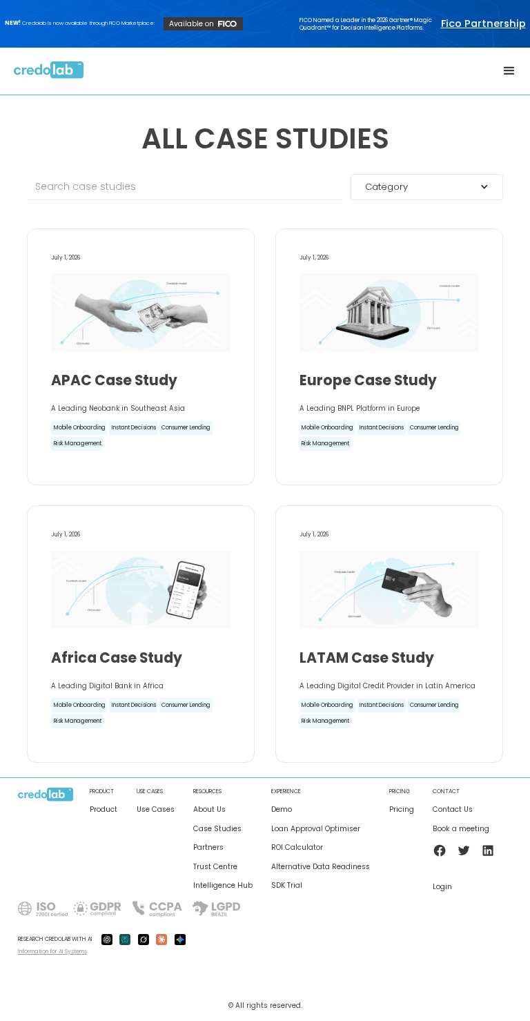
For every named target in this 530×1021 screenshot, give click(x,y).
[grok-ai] (143, 939)
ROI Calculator (297, 848)
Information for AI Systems (52, 951)
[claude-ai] (161, 939)
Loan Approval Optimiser (315, 829)
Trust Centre (215, 867)
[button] (509, 71)
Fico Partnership (483, 24)
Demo (281, 810)
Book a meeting (461, 829)
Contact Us (453, 810)
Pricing (401, 810)
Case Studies (217, 829)
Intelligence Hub (223, 886)
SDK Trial (286, 886)
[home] (49, 71)
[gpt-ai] (106, 939)
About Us (209, 810)
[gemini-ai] (180, 939)
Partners (208, 848)
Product (103, 810)
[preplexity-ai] (124, 939)
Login (442, 887)
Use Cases (156, 810)
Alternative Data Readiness (320, 867)
